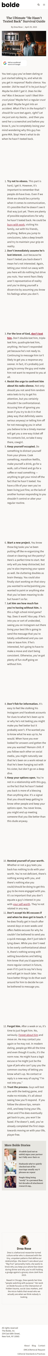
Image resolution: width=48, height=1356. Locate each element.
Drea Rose (18, 27)
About (27, 1345)
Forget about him (28, 1035)
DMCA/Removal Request (34, 1349)
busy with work (16, 225)
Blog (34, 1345)
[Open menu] (44, 4)
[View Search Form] (38, 5)
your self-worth (21, 904)
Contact (41, 1345)
